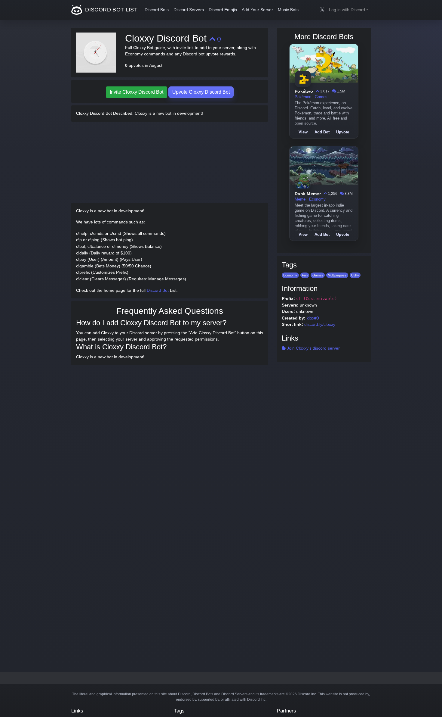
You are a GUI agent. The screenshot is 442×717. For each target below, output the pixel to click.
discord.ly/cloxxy (319, 324)
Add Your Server (257, 10)
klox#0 (313, 318)
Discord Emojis (223, 10)
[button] (349, 10)
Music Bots (288, 10)
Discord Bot (158, 290)
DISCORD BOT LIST (110, 10)
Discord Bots (157, 10)
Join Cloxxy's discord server (313, 348)
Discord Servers (188, 10)
